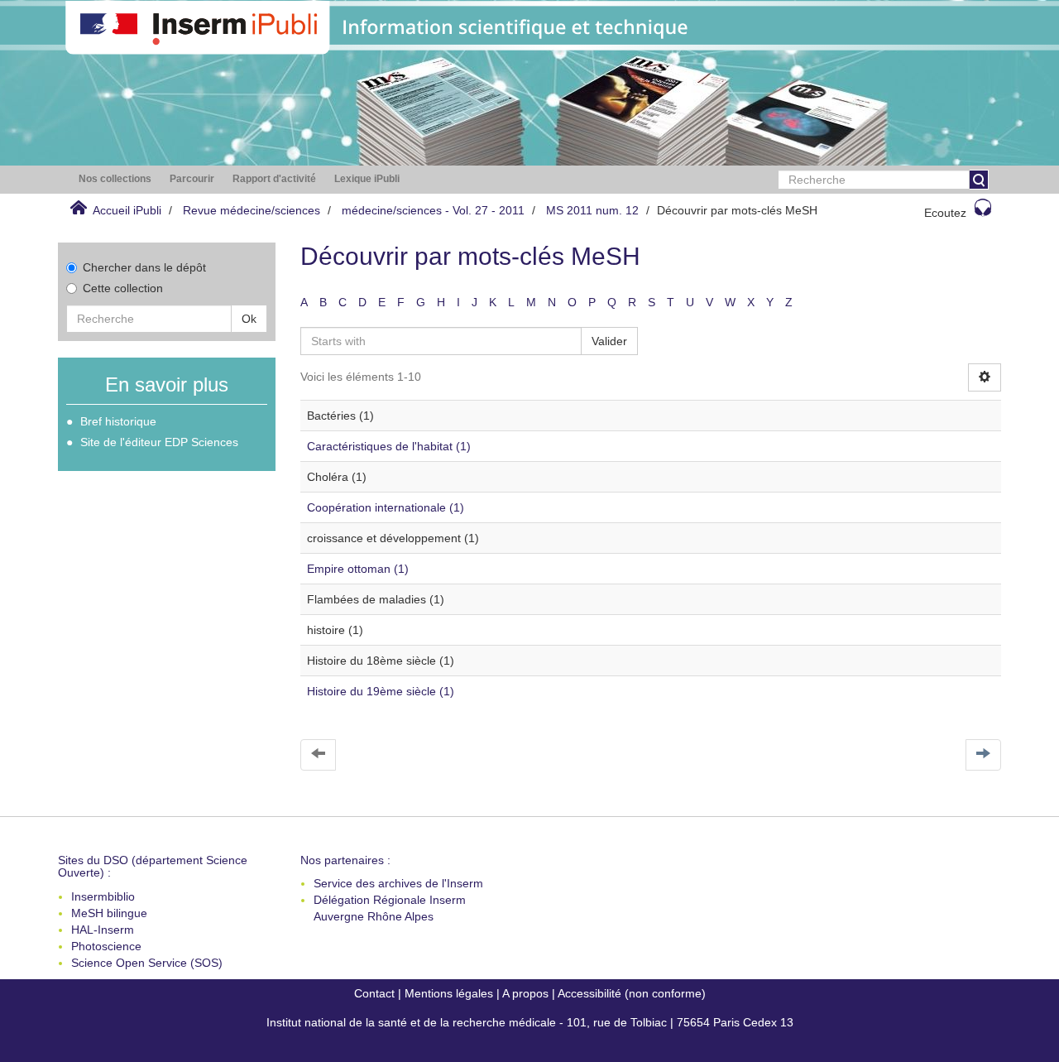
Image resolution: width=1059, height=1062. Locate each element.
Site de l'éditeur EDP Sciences (159, 442)
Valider (609, 341)
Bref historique (118, 421)
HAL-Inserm (102, 929)
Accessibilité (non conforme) (632, 993)
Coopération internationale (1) (385, 507)
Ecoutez (945, 212)
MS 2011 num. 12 (592, 210)
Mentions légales (449, 993)
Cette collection (123, 288)
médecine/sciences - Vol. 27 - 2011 (433, 210)
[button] (115, 179)
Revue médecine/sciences (251, 210)
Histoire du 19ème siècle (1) (380, 691)
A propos (525, 993)
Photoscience (106, 946)
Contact (374, 993)
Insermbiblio (103, 896)
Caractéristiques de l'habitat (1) (389, 446)
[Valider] (979, 180)
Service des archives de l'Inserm (398, 883)
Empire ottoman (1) (358, 568)
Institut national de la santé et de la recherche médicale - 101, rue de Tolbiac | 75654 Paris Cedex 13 (529, 1022)
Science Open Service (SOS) (147, 962)
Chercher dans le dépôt (144, 267)
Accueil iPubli (127, 210)
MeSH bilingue (109, 913)
